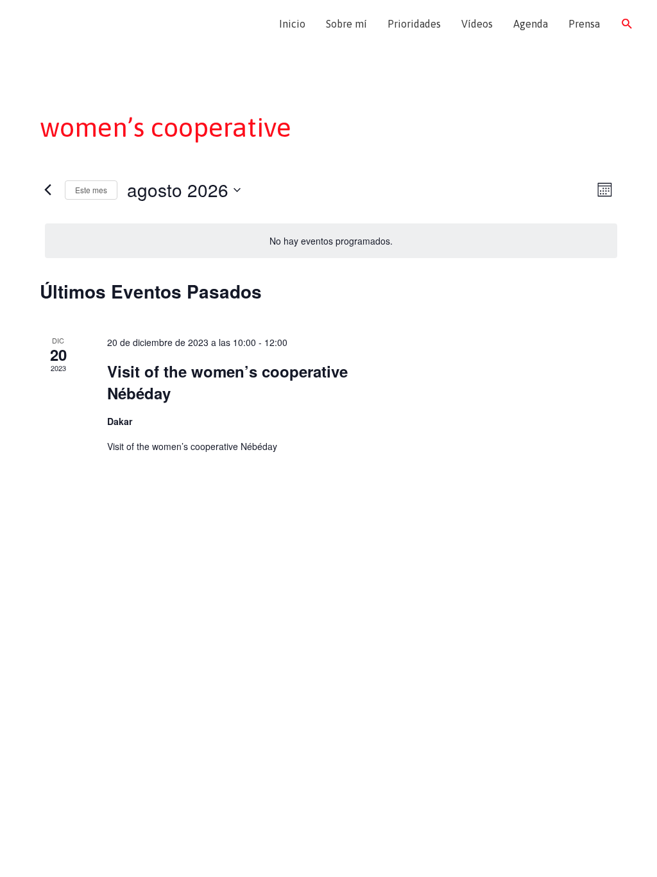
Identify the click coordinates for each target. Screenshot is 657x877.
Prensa (584, 24)
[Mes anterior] (47, 190)
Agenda (530, 24)
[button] (627, 24)
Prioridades (414, 24)
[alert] (331, 241)
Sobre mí (346, 24)
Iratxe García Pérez (88, 23)
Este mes (91, 189)
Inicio (292, 24)
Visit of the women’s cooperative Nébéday (227, 382)
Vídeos (477, 24)
